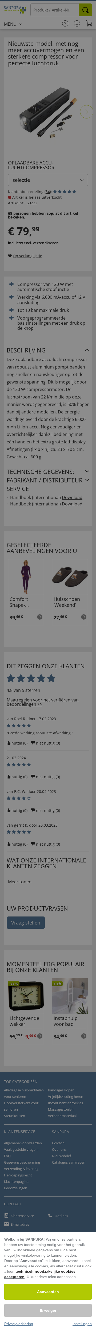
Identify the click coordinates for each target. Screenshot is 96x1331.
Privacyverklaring (18, 1324)
